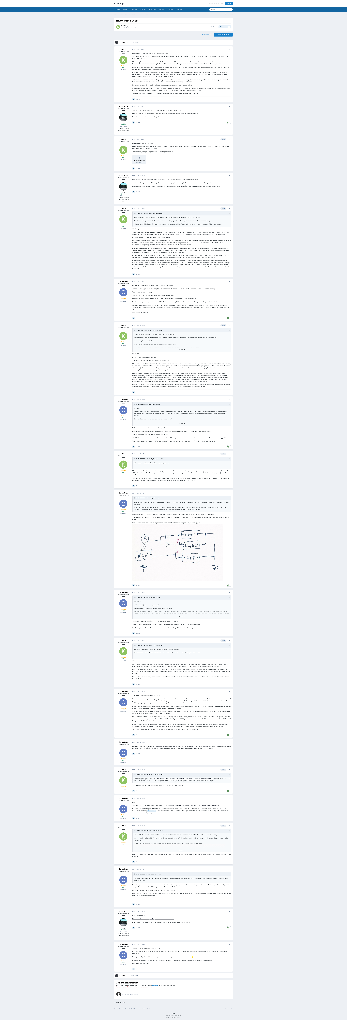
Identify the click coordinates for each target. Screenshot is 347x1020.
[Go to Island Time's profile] (123, 117)
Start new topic (206, 34)
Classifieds (152, 9)
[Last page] (127, 42)
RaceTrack (143, 9)
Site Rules (170, 9)
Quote (138, 99)
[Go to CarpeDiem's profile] (123, 292)
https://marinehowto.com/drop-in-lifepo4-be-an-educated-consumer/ (153, 919)
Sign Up (229, 3)
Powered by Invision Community (173, 1017)
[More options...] (229, 49)
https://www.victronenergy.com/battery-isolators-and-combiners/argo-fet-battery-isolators (192, 805)
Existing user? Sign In (215, 3)
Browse (134, 9)
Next (123, 42)
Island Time (123, 106)
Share (214, 27)
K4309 (125, 26)
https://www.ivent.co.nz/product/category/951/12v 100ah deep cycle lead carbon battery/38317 (183, 746)
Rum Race (162, 9)
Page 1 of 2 (134, 42)
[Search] (231, 9)
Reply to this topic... (132, 994)
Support (179, 9)
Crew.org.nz (120, 3)
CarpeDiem (123, 281)
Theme (173, 1013)
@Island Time (152, 810)
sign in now (155, 985)
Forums (118, 9)
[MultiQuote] (133, 99)
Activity (125, 9)
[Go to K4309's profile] (118, 27)
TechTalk (133, 28)
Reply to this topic (223, 34)
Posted (138, 49)
